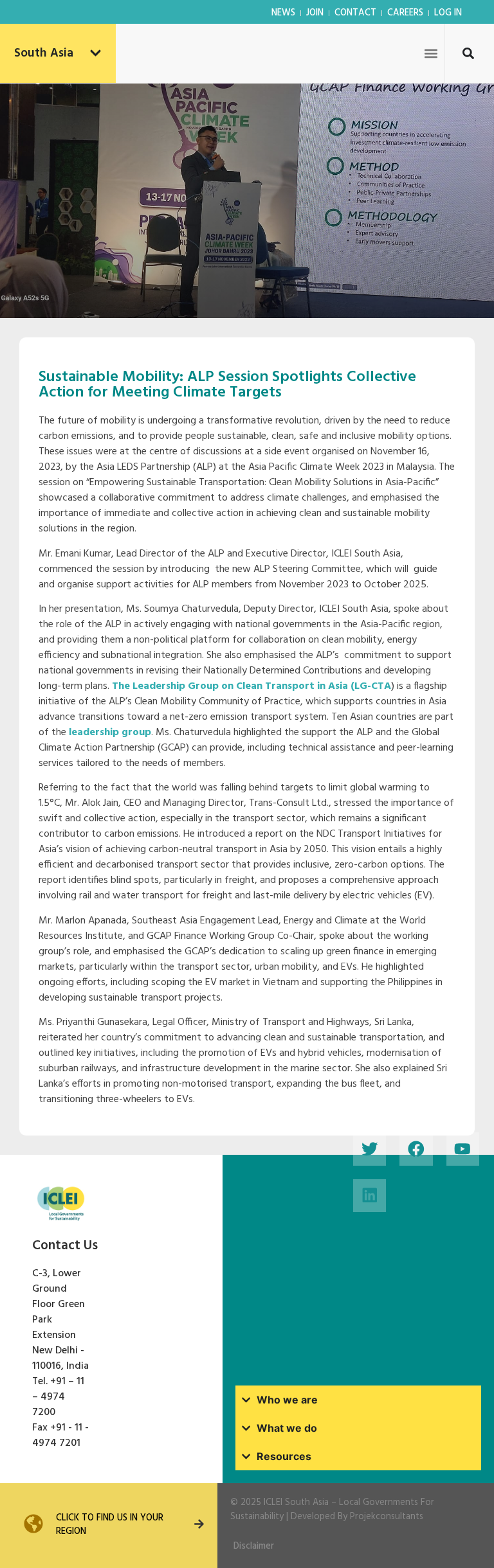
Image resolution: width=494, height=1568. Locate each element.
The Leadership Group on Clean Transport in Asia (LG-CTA (251, 686)
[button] (430, 53)
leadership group (110, 732)
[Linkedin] (369, 1195)
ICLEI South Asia (296, 1502)
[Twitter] (369, 1148)
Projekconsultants (386, 1517)
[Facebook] (415, 1148)
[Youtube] (462, 1148)
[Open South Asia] (95, 53)
